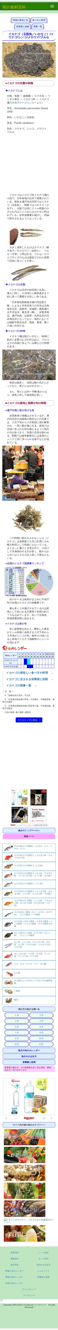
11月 (17, 1044)
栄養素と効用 (29, 1062)
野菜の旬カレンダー (14, 1271)
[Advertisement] (29, 163)
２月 (41, 1015)
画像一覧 (37, 26)
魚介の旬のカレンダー (29, 1050)
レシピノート (43, 1271)
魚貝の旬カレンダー (14, 1283)
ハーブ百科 (44, 1252)
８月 (41, 1032)
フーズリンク (29, 1295)
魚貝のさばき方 (44, 1265)
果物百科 (15, 1259)
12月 (41, 1044)
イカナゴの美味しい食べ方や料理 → (30, 672)
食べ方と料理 (38, 20)
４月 (41, 1021)
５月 (17, 1027)
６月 (41, 1027)
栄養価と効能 (22, 26)
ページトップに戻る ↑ (29, 720)
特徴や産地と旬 (20, 20)
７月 (17, 1032)
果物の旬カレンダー (14, 1277)
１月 (17, 1015)
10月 (41, 1038)
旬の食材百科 (14, 7)
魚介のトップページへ (29, 830)
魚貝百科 (15, 1265)
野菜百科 (15, 1252)
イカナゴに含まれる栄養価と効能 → (30, 679)
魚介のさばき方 (29, 1056)
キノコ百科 (44, 1259)
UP (1, 1300)
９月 (17, 1038)
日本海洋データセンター (23, 102)
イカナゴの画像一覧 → (21, 685)
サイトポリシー (29, 1289)
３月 (17, 1021)
